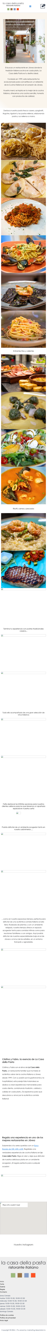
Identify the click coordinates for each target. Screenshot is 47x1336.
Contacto (3, 1292)
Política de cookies (7, 1315)
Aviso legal (4, 1320)
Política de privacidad (8, 1318)
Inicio (2, 1281)
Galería (2, 1287)
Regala (2, 1289)
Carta (2, 1284)
